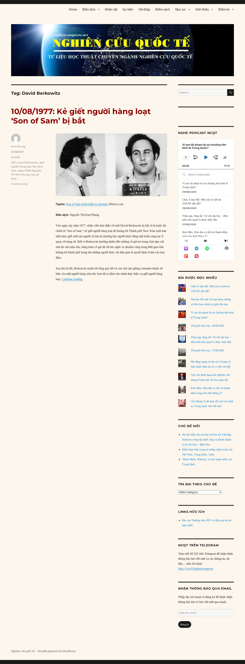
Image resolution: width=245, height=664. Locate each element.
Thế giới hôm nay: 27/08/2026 (207, 350)
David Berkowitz (28, 162)
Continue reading (72, 279)
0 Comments (19, 183)
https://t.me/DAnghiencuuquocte (195, 568)
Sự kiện (127, 9)
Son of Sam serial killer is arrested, (87, 204)
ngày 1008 (24, 170)
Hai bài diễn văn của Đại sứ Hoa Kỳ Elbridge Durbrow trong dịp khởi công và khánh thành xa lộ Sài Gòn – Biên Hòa (206, 439)
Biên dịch (88, 9)
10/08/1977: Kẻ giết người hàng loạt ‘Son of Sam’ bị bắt (81, 116)
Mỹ (34, 166)
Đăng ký (184, 624)
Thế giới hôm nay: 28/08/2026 (207, 325)
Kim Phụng (18, 146)
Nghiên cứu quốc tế (22, 651)
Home (73, 9)
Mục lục (180, 9)
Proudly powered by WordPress (57, 651)
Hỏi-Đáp (144, 9)
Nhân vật (111, 9)
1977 (13, 162)
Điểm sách (162, 9)
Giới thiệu (202, 9)
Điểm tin (224, 9)
